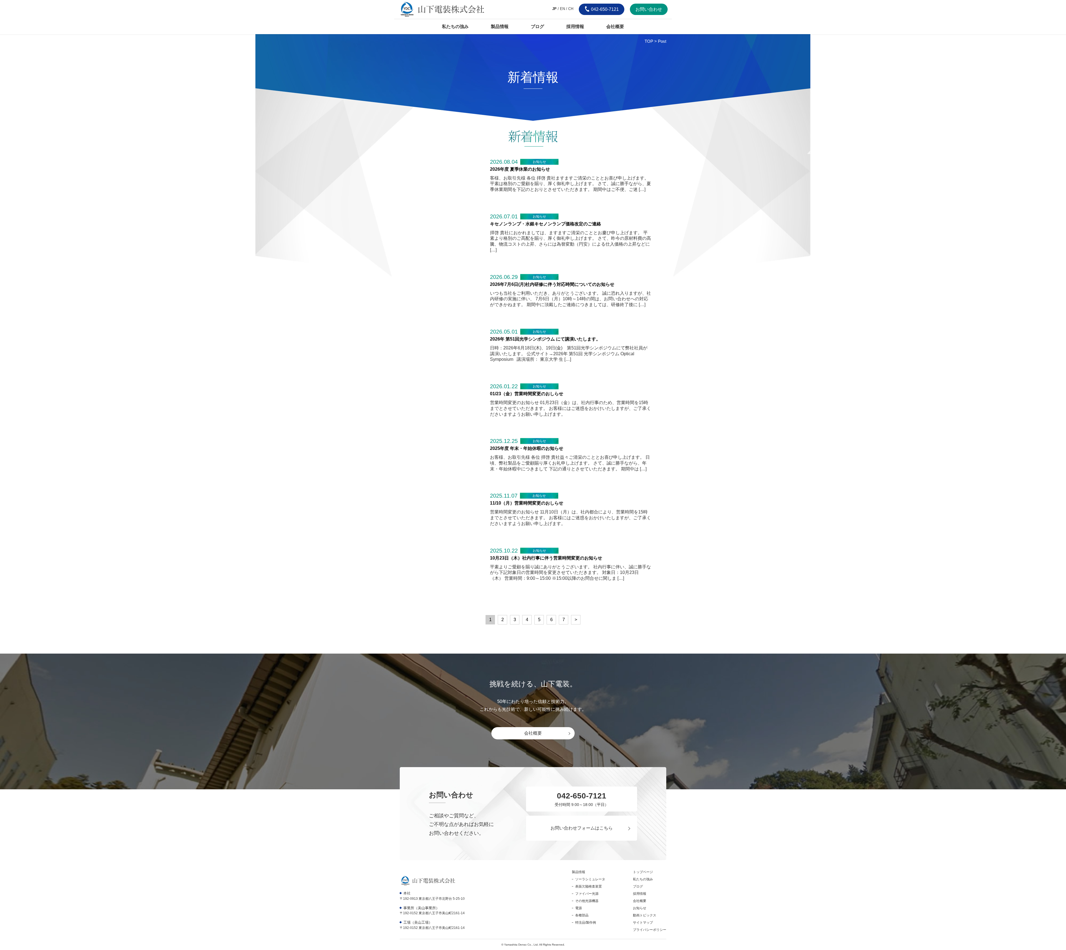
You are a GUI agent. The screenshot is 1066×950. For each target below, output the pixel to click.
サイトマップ (643, 922)
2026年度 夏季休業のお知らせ (520, 169)
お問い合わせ (648, 9)
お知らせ (539, 162)
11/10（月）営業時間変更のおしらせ (526, 503)
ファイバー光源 (587, 894)
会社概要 (615, 26)
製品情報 (500, 26)
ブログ (537, 26)
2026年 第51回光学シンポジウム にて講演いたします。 (545, 339)
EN (562, 9)
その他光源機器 (587, 901)
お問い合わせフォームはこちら (581, 828)
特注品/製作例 (585, 922)
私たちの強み (455, 26)
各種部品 (582, 915)
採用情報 (575, 26)
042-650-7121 (604, 9)
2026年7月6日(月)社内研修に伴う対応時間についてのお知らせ (552, 284)
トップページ (643, 872)
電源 (578, 908)
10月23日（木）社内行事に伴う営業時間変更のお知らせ (546, 558)
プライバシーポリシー (649, 930)
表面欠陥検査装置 (588, 886)
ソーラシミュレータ (590, 879)
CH (570, 9)
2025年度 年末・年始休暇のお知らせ (526, 448)
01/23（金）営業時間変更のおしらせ (526, 393)
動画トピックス (644, 915)
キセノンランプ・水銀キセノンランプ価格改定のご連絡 (545, 223)
